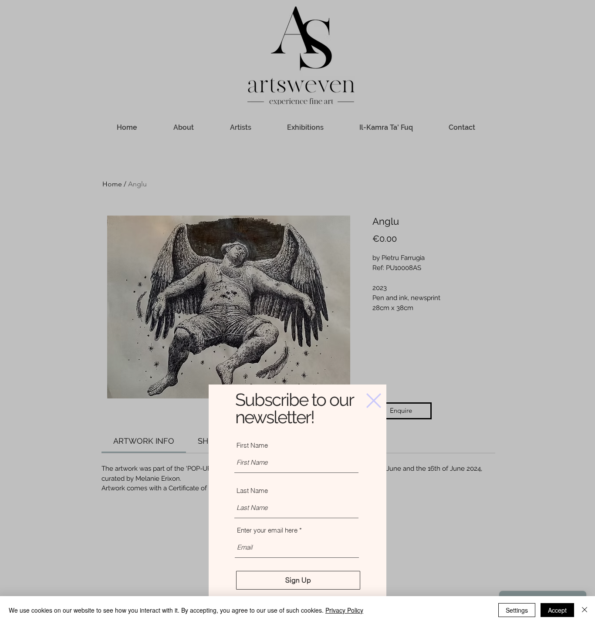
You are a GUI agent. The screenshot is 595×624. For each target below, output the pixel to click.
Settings (517, 610)
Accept (557, 610)
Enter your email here (267, 530)
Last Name (252, 490)
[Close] (584, 610)
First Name (252, 445)
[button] (373, 400)
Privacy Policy (344, 610)
